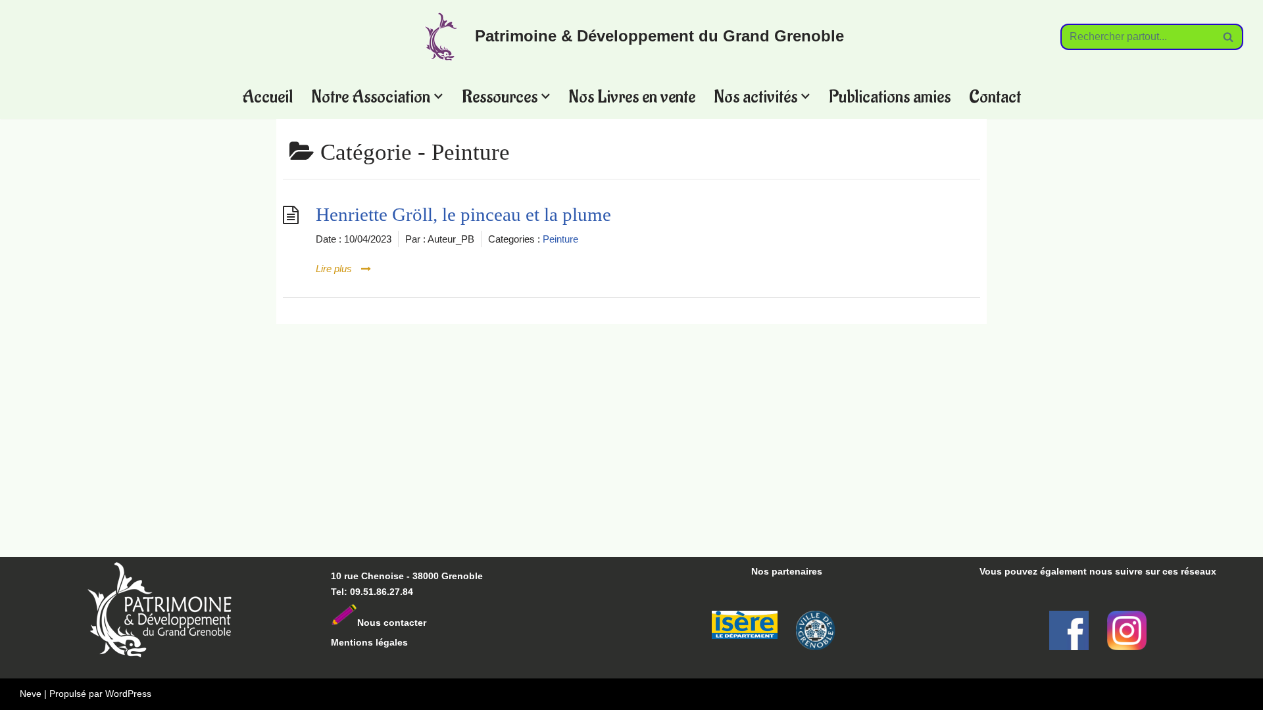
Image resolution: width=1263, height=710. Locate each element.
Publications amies (890, 96)
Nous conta (383, 622)
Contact (995, 96)
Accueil (267, 96)
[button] (438, 96)
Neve (30, 693)
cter (417, 622)
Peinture (560, 239)
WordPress (128, 693)
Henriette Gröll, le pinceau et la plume (463, 214)
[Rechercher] (1228, 37)
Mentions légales (369, 642)
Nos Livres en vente (631, 96)
